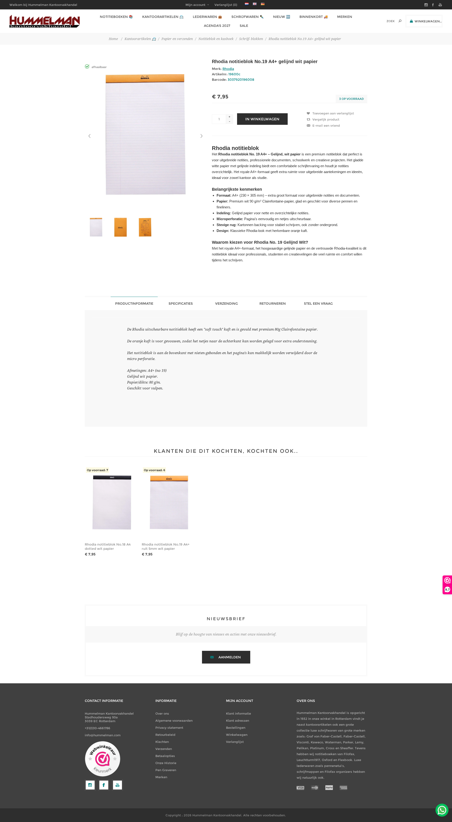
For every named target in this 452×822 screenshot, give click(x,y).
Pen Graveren (165, 770)
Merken (161, 777)
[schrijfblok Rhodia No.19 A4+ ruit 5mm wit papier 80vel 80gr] (169, 502)
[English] (254, 4)
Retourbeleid (165, 735)
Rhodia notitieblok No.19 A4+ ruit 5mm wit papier (166, 546)
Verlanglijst (235, 742)
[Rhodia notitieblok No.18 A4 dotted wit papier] (112, 502)
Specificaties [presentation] (181, 303)
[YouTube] (117, 785)
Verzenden (163, 749)
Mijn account (195, 5)
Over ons (162, 713)
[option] (97, 227)
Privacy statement (169, 727)
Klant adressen (237, 720)
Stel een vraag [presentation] (318, 303)
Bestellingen (235, 727)
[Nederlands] (246, 4)
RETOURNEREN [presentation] (272, 303)
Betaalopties (165, 756)
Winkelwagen (236, 735)
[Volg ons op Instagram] (90, 785)
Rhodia (228, 69)
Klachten (162, 742)
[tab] (134, 303)
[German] (262, 4)
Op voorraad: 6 (154, 470)
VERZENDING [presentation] (226, 303)
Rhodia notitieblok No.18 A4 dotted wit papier (108, 546)
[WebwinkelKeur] (102, 759)
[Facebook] (103, 785)
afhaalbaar (99, 67)
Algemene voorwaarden (174, 720)
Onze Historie (165, 763)
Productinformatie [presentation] (134, 303)
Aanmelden (229, 657)
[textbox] (384, 21)
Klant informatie (238, 713)
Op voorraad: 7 (97, 470)
